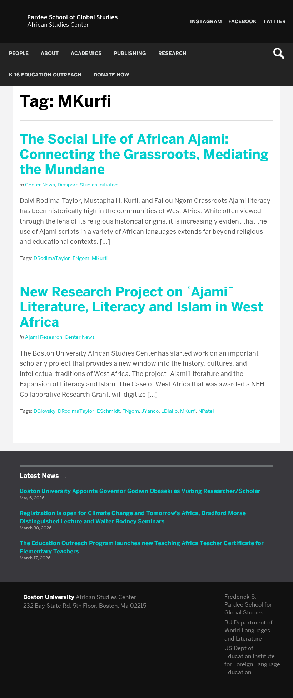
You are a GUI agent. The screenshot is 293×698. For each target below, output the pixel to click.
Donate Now (111, 74)
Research (172, 53)
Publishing (130, 53)
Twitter (274, 21)
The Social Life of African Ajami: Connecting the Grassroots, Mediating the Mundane (144, 154)
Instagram (206, 21)
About (50, 53)
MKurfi (100, 258)
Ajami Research (43, 337)
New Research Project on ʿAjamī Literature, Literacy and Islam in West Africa (141, 307)
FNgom (81, 258)
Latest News (39, 476)
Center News (40, 184)
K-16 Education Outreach (45, 74)
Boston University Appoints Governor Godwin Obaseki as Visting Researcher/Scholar (140, 491)
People (19, 53)
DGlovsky (44, 411)
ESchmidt (108, 411)
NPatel (206, 411)
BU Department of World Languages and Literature (248, 630)
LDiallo (169, 411)
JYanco (150, 411)
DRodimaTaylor (52, 258)
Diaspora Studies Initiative (88, 184)
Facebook (242, 21)
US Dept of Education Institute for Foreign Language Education (252, 660)
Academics (86, 53)
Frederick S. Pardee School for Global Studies (248, 605)
